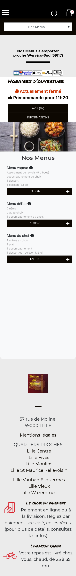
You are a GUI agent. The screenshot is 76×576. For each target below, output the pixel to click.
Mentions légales (38, 435)
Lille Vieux (39, 486)
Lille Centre (39, 451)
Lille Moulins (39, 464)
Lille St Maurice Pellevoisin (39, 470)
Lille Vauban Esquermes (39, 479)
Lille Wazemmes (39, 492)
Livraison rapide (46, 546)
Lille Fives (39, 457)
